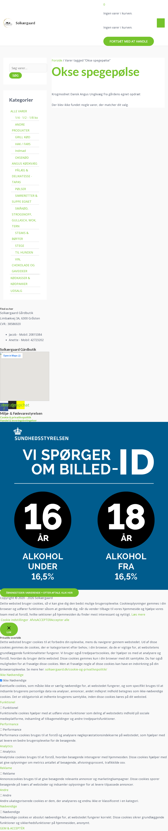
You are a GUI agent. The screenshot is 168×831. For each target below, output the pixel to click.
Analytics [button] (6, 746)
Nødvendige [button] (8, 806)
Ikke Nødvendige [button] (11, 675)
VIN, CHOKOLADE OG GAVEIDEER (23, 265)
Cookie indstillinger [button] (14, 620)
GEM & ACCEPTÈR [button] (12, 828)
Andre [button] (4, 790)
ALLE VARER (18, 111)
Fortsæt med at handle (129, 41)
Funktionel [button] (7, 702)
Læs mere (138, 614)
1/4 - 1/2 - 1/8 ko (26, 118)
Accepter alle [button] (60, 620)
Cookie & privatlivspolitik (15, 417)
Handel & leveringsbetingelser (18, 420)
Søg (15, 75)
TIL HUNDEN (24, 252)
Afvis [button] (33, 620)
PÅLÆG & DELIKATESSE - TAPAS (22, 176)
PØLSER (20, 189)
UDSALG (16, 291)
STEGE (19, 246)
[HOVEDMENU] (161, 23)
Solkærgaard (25, 23)
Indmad (20, 151)
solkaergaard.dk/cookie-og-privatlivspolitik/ (76, 669)
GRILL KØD (22, 137)
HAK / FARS (23, 144)
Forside (57, 60)
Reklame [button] (6, 768)
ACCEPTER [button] (44, 620)
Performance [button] (9, 724)
